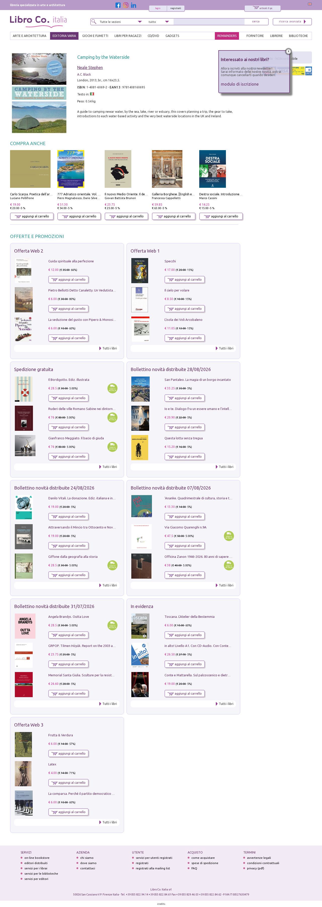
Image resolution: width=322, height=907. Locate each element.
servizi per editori (36, 878)
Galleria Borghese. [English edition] (176, 194)
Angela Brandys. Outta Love (68, 616)
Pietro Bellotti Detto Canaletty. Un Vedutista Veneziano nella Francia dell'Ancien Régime (112, 290)
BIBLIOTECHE (298, 35)
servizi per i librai (35, 868)
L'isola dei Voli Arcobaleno (184, 319)
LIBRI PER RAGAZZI (127, 35)
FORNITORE (255, 35)
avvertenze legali (259, 857)
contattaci (87, 868)
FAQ (194, 868)
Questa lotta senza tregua (184, 438)
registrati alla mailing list (153, 868)
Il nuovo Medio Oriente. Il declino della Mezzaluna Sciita (144, 194)
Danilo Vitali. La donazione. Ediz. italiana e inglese (84, 498)
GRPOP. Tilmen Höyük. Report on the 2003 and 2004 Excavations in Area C (102, 645)
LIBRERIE (276, 35)
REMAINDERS (226, 35)
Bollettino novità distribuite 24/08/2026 (54, 487)
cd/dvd (153, 35)
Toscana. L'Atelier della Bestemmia (190, 616)
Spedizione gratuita (33, 369)
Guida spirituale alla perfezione (71, 261)
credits (161, 903)
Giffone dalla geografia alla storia (73, 556)
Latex (52, 764)
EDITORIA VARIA (64, 35)
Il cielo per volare (177, 290)
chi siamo (87, 857)
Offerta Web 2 (28, 250)
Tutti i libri (109, 348)
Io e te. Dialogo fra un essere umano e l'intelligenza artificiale (209, 408)
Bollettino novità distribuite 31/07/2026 (54, 606)
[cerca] (256, 22)
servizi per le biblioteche (41, 873)
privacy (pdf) (255, 868)
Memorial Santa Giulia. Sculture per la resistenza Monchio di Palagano (99, 675)
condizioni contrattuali (263, 863)
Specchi (170, 261)
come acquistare (203, 857)
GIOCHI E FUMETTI (95, 35)
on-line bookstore (37, 857)
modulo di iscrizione (240, 84)
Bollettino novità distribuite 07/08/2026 (171, 487)
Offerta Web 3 (28, 724)
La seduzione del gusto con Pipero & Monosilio (82, 319)
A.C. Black (84, 74)
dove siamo (88, 863)
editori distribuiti (36, 863)
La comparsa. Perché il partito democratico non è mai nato (91, 793)
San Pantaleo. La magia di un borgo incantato (198, 379)
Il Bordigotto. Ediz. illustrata (68, 379)
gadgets (172, 35)
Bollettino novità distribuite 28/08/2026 (171, 369)
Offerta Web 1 (145, 250)
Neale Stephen (90, 67)
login (157, 8)
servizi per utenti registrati (154, 857)
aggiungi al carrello (35, 216)
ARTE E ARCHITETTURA (29, 35)
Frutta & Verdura (60, 735)
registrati (175, 8)
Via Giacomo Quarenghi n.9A (186, 527)
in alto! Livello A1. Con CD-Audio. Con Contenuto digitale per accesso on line (220, 645)
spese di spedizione (204, 863)
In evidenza (142, 606)
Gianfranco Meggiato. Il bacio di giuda (76, 438)
